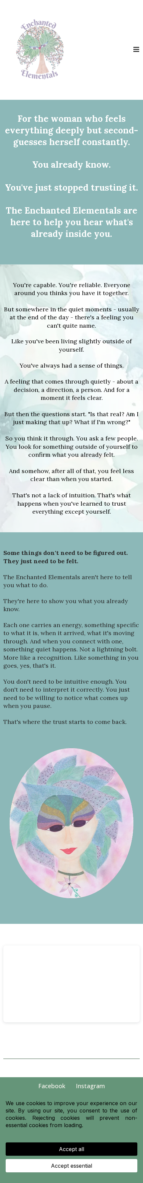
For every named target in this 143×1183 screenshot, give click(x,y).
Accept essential (71, 1165)
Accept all (71, 1149)
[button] (136, 50)
